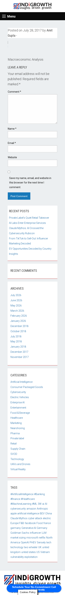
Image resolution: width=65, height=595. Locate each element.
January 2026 (18, 320)
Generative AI (28, 528)
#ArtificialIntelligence (21, 494)
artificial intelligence (28, 513)
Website (12, 157)
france (47, 523)
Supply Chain (17, 448)
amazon (31, 508)
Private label (17, 438)
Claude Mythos (18, 518)
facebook (30, 523)
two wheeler (31, 547)
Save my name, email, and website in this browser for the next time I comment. (30, 182)
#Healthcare (28, 499)
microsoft (32, 537)
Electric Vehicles (19, 397)
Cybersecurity (18, 392)
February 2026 (18, 315)
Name (12, 128)
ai (43, 503)
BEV (42, 513)
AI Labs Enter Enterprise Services (27, 223)
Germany (42, 528)
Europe (14, 523)
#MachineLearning (20, 503)
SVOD (13, 454)
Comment (14, 91)
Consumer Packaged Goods (26, 387)
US (38, 552)
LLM (44, 532)
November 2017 (19, 357)
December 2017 (19, 351)
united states (28, 552)
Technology (17, 459)
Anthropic (42, 508)
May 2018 (16, 341)
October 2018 (18, 331)
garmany (15, 528)
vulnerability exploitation (24, 556)
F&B (21, 523)
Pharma (15, 433)
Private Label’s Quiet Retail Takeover (29, 217)
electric (47, 518)
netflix (42, 537)
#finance (15, 499)
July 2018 (15, 336)
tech (48, 542)
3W (40, 503)
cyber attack (35, 518)
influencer (35, 532)
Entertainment (18, 407)
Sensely (41, 542)
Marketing (16, 423)
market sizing (18, 537)
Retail (13, 443)
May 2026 (16, 305)
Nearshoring (17, 428)
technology (16, 547)
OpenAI (25, 542)
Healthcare (16, 417)
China (48, 513)
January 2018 (18, 346)
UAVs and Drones (20, 464)
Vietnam (45, 552)
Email (12, 143)
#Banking (39, 494)
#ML (34, 503)
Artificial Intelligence (21, 381)
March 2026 (17, 310)
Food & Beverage (20, 412)
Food (39, 523)
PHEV (33, 542)
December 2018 (19, 326)
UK (40, 547)
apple (13, 513)
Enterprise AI (17, 402)
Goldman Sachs (19, 532)
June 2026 (16, 300)
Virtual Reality (18, 469)
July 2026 (15, 295)
